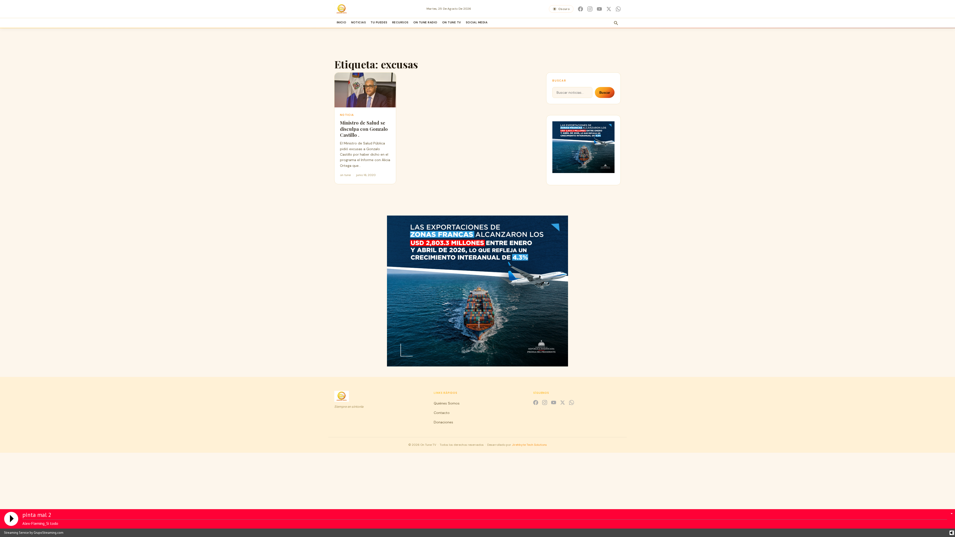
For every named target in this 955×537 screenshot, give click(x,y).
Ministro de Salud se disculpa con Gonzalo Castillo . (364, 128)
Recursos (400, 22)
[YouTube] (599, 8)
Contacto (442, 412)
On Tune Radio (425, 22)
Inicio (341, 22)
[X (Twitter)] (608, 8)
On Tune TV (451, 22)
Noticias (358, 22)
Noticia (347, 115)
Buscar (604, 92)
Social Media (477, 22)
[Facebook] (580, 8)
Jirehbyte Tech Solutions (529, 445)
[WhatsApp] (618, 8)
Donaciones (443, 422)
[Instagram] (589, 8)
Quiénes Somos (447, 403)
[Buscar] (616, 23)
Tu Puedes (379, 22)
